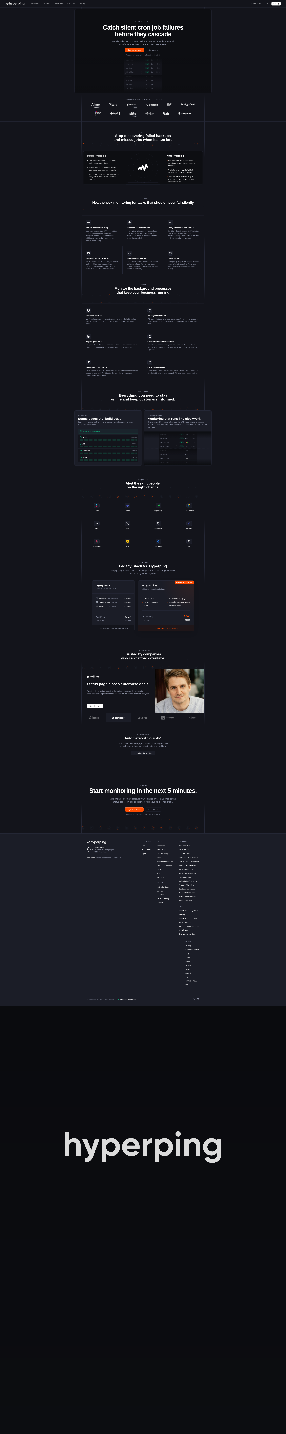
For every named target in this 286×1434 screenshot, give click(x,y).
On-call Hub (183, 930)
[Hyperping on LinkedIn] (198, 999)
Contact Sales (256, 4)
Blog (75, 4)
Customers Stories (192, 949)
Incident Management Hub (189, 926)
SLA (186, 985)
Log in (266, 4)
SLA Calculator (184, 854)
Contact (188, 961)
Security (188, 973)
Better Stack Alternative (187, 897)
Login (144, 854)
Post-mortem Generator (187, 865)
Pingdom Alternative (186, 885)
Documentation (184, 846)
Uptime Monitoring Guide (188, 910)
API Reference (184, 850)
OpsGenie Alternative (187, 889)
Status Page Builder (186, 869)
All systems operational (128, 999)
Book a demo (146, 850)
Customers (59, 4)
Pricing (82, 4)
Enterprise (160, 903)
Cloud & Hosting (163, 899)
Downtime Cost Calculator (188, 857)
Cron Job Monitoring (164, 865)
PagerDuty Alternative (187, 893)
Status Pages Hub (185, 922)
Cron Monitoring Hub (187, 934)
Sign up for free (134, 50)
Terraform (160, 877)
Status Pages (161, 850)
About (187, 957)
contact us (117, 857)
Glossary (182, 914)
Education (160, 895)
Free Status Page (185, 877)
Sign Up (276, 4)
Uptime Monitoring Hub (188, 918)
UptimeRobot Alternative (188, 881)
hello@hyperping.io (103, 857)
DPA (186, 977)
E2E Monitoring (162, 854)
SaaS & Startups (163, 887)
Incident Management (165, 861)
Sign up (144, 846)
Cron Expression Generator (189, 861)
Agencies (160, 891)
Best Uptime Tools (185, 901)
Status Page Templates (187, 873)
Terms (187, 969)
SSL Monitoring (162, 869)
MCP (158, 873)
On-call (159, 857)
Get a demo (153, 50)
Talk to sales (153, 809)
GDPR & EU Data (191, 981)
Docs (68, 4)
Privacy (188, 965)
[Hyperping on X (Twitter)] (194, 999)
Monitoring (161, 846)
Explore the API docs (144, 753)
